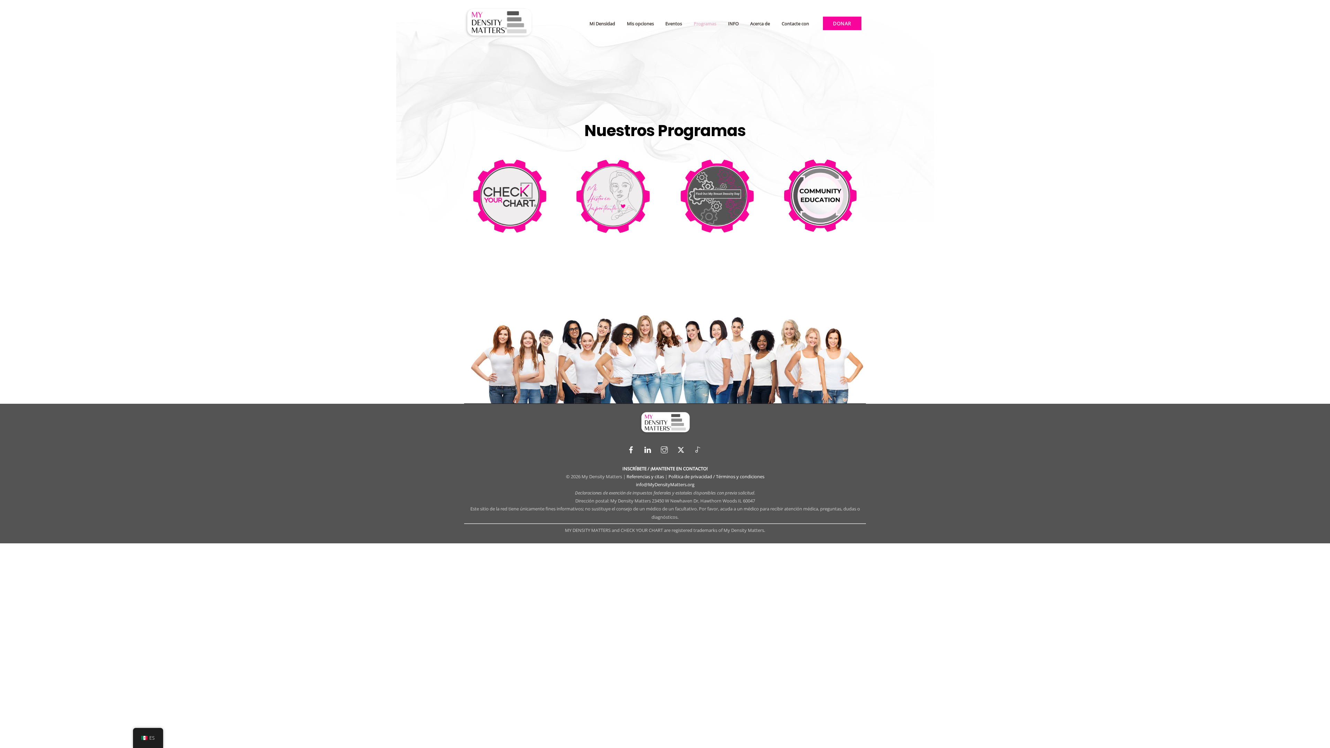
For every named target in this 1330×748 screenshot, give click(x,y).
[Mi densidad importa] (498, 35)
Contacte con (795, 23)
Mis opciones (640, 23)
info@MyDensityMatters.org (665, 484)
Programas (705, 23)
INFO (733, 23)
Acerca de (760, 23)
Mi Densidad (602, 23)
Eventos (673, 23)
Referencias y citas (645, 476)
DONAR (842, 23)
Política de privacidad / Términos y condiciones (716, 476)
